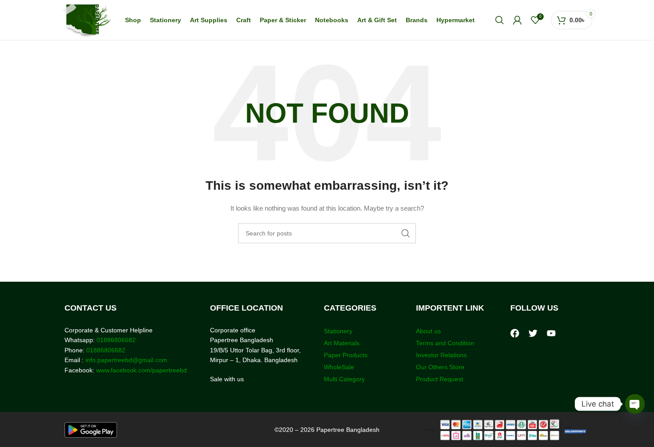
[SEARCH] (406, 233)
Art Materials (341, 343)
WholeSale (339, 367)
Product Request (439, 379)
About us (428, 331)
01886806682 (115, 339)
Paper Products (345, 355)
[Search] (500, 20)
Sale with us (227, 379)
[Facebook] (515, 333)
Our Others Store (441, 367)
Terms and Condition (445, 343)
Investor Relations (441, 355)
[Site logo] (86, 19)
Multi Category (344, 379)
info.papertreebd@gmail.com (126, 359)
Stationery (338, 331)
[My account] (517, 20)
